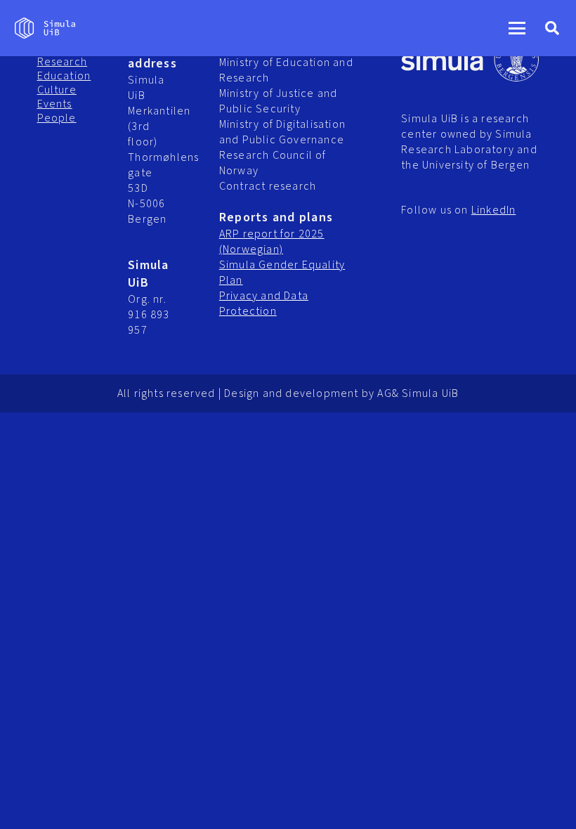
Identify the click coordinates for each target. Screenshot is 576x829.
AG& (388, 393)
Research (62, 62)
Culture (57, 90)
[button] (517, 28)
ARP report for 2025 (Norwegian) (272, 241)
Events (54, 104)
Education (64, 76)
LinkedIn (493, 210)
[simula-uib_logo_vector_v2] (45, 28)
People (57, 118)
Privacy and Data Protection (263, 303)
